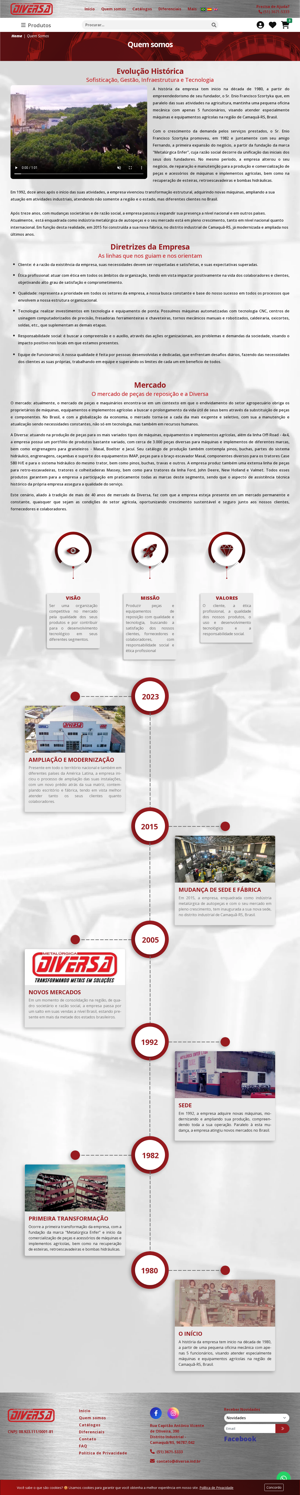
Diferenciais (92, 1431)
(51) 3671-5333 (170, 1451)
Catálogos (90, 1424)
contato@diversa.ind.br (179, 1461)
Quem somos (92, 1417)
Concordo (273, 1487)
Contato (87, 1439)
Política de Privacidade (216, 1487)
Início (84, 1410)
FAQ (83, 1446)
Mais (192, 8)
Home (16, 35)
